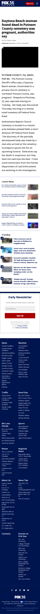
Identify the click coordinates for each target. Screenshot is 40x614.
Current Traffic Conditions (7, 399)
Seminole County (7, 371)
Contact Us (5, 492)
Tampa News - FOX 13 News (23, 460)
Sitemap (4, 387)
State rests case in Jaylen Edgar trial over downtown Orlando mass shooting (25, 250)
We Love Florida (24, 395)
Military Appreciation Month (6, 382)
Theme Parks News (6, 434)
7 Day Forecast (23, 357)
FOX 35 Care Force (24, 398)
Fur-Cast (21, 413)
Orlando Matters (7, 461)
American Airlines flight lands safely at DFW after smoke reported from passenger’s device (14, 215)
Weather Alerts (23, 350)
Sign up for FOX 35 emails (8, 503)
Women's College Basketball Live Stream (24, 570)
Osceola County (7, 368)
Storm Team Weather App (22, 373)
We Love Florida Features (7, 430)
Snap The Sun (23, 377)
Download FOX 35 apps (8, 508)
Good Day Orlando (8, 459)
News (14, 40)
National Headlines (8, 353)
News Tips (23, 480)
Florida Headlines (8, 346)
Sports (21, 423)
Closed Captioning (8, 523)
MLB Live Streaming (21, 549)
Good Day (23, 392)
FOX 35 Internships (8, 500)
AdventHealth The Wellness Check (24, 404)
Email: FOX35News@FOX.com (26, 489)
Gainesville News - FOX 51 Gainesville (24, 455)
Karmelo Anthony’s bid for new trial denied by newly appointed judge (14, 195)
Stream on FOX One (23, 535)
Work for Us (6, 497)
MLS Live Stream (24, 579)
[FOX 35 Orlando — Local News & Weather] (8, 3)
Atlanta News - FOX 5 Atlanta (23, 464)
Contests (6, 533)
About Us (6, 480)
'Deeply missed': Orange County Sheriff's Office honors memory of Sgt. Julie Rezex (26, 281)
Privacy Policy (22, 326)
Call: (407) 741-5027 (23, 484)
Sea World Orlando (8, 441)
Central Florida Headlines (7, 349)
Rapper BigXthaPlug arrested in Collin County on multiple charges (13, 224)
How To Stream (7, 452)
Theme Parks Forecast (23, 361)
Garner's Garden (24, 410)
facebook (12, 590)
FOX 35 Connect (24, 499)
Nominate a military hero (6, 377)
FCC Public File (7, 526)
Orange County (7, 366)
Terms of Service (21, 328)
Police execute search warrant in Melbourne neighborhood (23, 241)
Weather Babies (23, 401)
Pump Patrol (6, 395)
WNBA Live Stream (22, 575)
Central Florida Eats (7, 474)
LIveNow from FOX (7, 469)
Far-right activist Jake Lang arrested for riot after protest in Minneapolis (14, 186)
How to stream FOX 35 (7, 484)
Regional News (22, 449)
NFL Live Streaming (21, 540)
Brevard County (7, 356)
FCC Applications (7, 528)
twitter (16, 590)
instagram (20, 590)
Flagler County (7, 358)
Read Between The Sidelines (23, 427)
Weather (22, 343)
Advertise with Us (8, 511)
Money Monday (23, 418)
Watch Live (30, 3)
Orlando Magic (23, 431)
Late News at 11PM (6, 465)
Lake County (6, 361)
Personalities (6, 495)
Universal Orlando (8, 443)
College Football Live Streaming (24, 545)
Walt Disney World (8, 438)
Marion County (7, 363)
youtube (24, 590)
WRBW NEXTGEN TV (8, 515)
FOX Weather (23, 370)
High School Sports (24, 438)
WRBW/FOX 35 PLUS (7, 519)
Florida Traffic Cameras (6, 408)
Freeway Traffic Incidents (7, 403)
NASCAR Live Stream (22, 554)
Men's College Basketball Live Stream (23, 564)
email (28, 590)
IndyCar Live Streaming (22, 558)
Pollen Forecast (23, 367)
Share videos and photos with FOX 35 (24, 494)
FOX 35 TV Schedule (5, 455)
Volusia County (7, 373)
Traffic (5, 392)
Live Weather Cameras (22, 347)
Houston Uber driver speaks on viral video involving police (14, 205)
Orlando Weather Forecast (24, 354)
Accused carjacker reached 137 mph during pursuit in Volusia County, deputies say (25, 260)
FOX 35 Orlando (6, 40)
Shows (5, 448)
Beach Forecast (23, 365)
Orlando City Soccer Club (22, 434)
